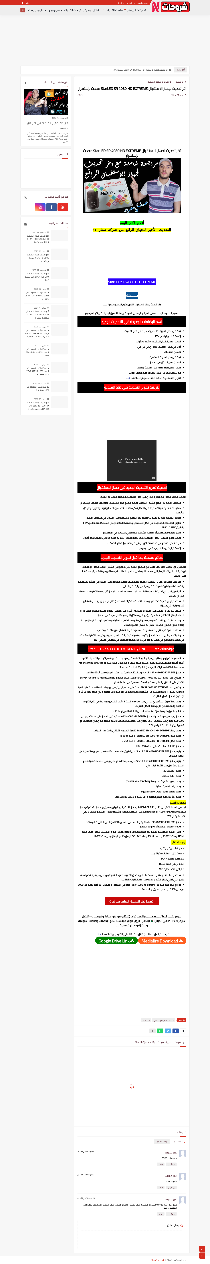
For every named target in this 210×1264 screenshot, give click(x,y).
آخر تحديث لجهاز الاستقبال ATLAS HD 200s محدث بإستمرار (37, 258)
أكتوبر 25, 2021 (40, 345)
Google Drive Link (114, 940)
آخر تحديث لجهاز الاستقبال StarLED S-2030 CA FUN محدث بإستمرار (37, 314)
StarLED (146, 1020)
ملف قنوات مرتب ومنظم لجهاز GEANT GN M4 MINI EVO (37, 352)
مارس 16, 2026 (40, 251)
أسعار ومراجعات (37, 10)
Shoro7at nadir (157, 1260)
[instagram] (40, 207)
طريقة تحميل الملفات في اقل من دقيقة (47, 125)
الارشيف (129, 3)
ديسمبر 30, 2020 (59, 118)
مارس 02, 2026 (40, 289)
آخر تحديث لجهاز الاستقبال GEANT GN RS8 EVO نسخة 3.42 (37, 277)
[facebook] (22, 3)
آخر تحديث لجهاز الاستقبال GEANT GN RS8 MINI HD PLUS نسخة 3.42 (37, 239)
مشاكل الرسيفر (92, 10)
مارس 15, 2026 (40, 399)
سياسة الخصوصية (141, 3)
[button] (175, 1031)
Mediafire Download (160, 940)
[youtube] (27, 3)
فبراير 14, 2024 (40, 308)
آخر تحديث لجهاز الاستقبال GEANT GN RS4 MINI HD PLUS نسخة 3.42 (137, 70)
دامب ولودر (55, 10)
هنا (128, 378)
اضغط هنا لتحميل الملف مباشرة (132, 901)
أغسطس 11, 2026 (39, 232)
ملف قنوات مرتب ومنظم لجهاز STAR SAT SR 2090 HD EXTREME (37, 371)
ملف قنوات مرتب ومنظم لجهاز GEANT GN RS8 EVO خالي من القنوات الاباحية (37, 333)
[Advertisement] (105, 41)
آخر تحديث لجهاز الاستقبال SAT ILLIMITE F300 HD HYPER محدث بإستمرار (37, 406)
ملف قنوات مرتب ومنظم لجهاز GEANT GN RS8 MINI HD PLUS (37, 296)
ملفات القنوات (114, 10)
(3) (78, 95)
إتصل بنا (121, 3)
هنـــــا (97, 934)
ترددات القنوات (72, 10)
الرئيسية (180, 82)
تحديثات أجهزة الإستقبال (158, 82)
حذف (161, 1164)
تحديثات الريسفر (136, 10)
